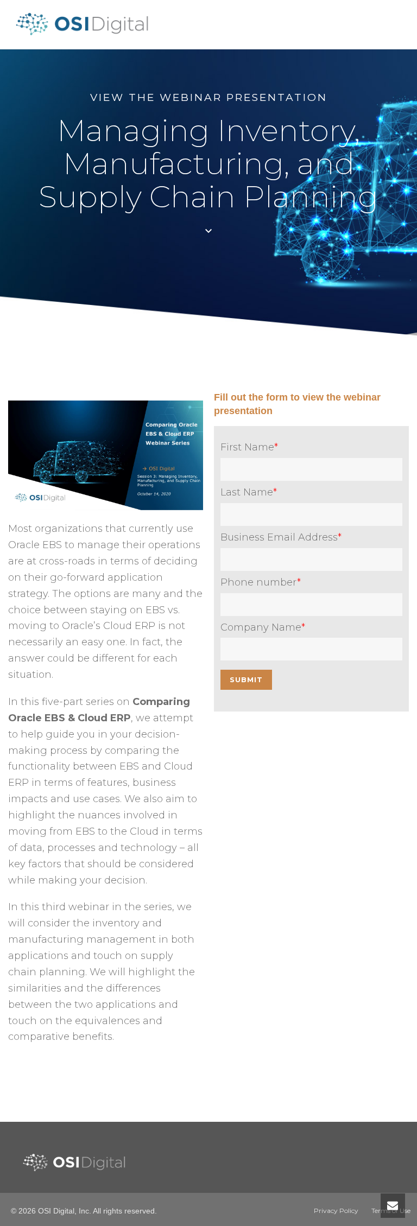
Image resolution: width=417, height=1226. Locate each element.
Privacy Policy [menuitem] (336, 1210)
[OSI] (85, 35)
